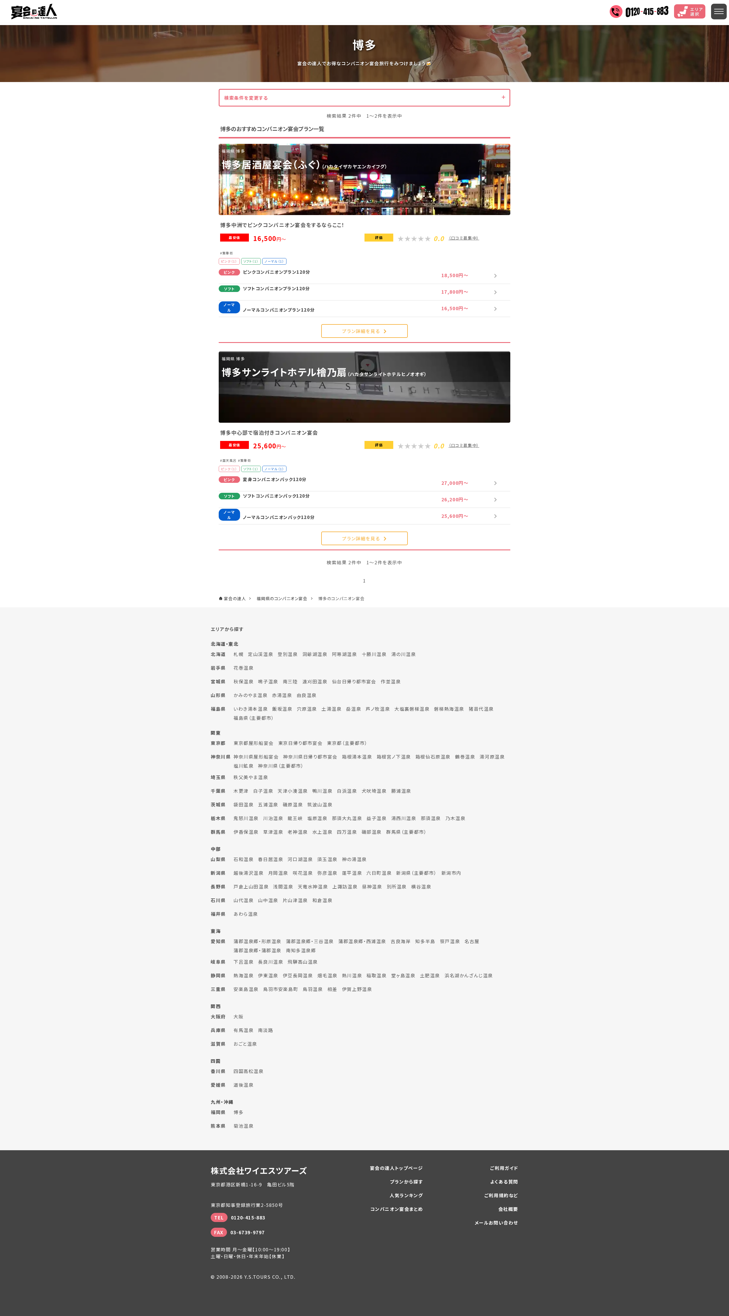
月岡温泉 (278, 872)
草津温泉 (273, 831)
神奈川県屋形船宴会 (256, 756)
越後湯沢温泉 (249, 872)
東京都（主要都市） (347, 742)
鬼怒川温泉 (246, 818)
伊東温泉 (268, 975)
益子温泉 (376, 818)
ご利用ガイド (504, 1167)
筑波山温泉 (319, 804)
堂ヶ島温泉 (403, 975)
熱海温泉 (243, 975)
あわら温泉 (246, 913)
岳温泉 (353, 708)
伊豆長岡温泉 (298, 975)
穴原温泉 (307, 708)
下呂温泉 (243, 961)
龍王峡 (295, 818)
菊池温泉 (243, 1125)
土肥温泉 (430, 975)
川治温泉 (273, 818)
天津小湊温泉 (293, 790)
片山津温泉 (295, 900)
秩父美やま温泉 (251, 777)
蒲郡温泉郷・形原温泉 (257, 941)
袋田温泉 (243, 804)
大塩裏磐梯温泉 (411, 708)
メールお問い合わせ (496, 1222)
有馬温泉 (243, 1030)
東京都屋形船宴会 (254, 742)
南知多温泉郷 (301, 950)
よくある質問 (504, 1181)
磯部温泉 (372, 831)
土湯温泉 (331, 708)
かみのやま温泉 (250, 695)
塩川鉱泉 (243, 765)
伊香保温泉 (246, 831)
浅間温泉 (283, 886)
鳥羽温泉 (313, 989)
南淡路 (265, 1030)
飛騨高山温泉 (303, 961)
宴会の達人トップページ (396, 1167)
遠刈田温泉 (314, 681)
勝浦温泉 (401, 790)
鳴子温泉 (268, 681)
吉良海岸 (401, 941)
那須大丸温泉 (347, 818)
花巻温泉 (243, 667)
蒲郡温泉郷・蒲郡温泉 (257, 950)
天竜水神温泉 (313, 886)
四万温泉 (347, 831)
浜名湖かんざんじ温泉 (469, 975)
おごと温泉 (245, 1043)
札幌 (238, 654)
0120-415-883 (248, 1217)
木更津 (241, 790)
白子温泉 (263, 790)
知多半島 (425, 941)
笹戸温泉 (450, 941)
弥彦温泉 (327, 872)
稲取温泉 (376, 975)
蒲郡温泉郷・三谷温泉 (310, 941)
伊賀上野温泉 (357, 989)
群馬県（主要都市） (406, 831)
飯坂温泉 (282, 708)
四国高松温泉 (249, 1071)
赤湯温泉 (282, 695)
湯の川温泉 (403, 654)
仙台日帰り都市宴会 (354, 681)
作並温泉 (391, 681)
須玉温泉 (327, 859)
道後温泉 (243, 1084)
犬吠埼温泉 (374, 790)
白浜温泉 (347, 790)
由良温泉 (307, 695)
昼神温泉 (372, 886)
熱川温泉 (352, 975)
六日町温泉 (379, 872)
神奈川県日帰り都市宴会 (310, 756)
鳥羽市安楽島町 (280, 989)
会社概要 (508, 1208)
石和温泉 (243, 859)
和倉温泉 (322, 900)
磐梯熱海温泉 (449, 708)
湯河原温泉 (492, 756)
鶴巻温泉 (465, 756)
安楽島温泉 (246, 989)
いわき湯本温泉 (251, 708)
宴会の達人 (34, 11)
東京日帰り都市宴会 (300, 742)
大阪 (238, 1016)
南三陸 (290, 681)
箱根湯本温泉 (357, 756)
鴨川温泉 (322, 790)
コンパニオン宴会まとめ (396, 1208)
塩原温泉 (317, 818)
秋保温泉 (243, 681)
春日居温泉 (270, 859)
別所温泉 (397, 886)
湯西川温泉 (403, 818)
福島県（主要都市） (254, 717)
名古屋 (472, 941)
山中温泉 (268, 900)
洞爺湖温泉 (314, 654)
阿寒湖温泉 (344, 654)
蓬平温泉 (352, 872)
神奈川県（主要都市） (281, 765)
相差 (332, 989)
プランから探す (406, 1181)
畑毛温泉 (327, 975)
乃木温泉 (455, 818)
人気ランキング (406, 1195)
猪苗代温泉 (481, 708)
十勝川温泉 (374, 654)
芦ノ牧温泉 (378, 708)
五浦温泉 (268, 804)
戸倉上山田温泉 (251, 886)
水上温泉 (322, 831)
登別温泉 (288, 654)
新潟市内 (451, 872)
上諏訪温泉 (344, 886)
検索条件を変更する (246, 97)
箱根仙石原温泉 (432, 756)
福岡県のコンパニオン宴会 (282, 598)
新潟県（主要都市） (416, 872)
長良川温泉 (270, 961)
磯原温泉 (293, 804)
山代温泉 (243, 900)
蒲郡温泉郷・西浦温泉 (362, 941)
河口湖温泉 (300, 859)
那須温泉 (431, 818)
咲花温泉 (303, 872)
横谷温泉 (421, 886)
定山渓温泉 (260, 654)
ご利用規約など (501, 1195)
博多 (238, 1112)
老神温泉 (298, 831)
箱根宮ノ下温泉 (394, 756)
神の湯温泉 (354, 859)
